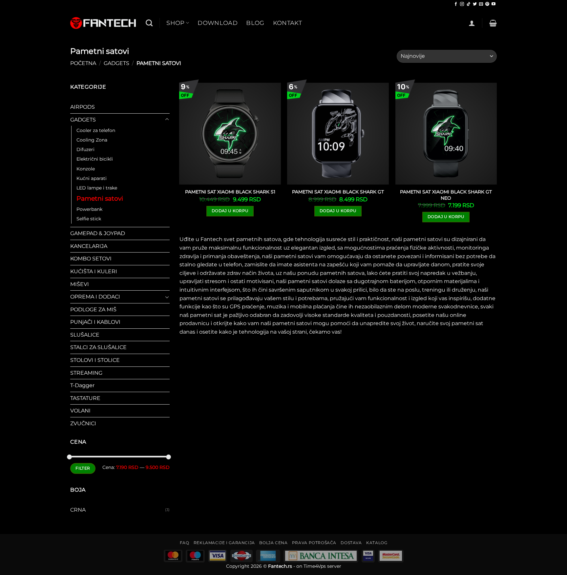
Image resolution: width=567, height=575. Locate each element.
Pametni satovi (99, 198)
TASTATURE (85, 398)
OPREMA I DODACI (95, 297)
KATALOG (376, 542)
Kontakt (287, 22)
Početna (83, 63)
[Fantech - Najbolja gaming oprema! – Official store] (103, 23)
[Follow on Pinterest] (487, 4)
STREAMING (86, 373)
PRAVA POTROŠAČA (314, 542)
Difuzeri (85, 150)
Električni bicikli (94, 159)
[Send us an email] (481, 4)
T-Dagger (82, 386)
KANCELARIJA (88, 246)
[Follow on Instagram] (462, 4)
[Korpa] (493, 23)
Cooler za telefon (95, 131)
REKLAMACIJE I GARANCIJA (224, 542)
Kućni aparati (91, 178)
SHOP (175, 22)
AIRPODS (82, 107)
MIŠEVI (79, 284)
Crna (78, 510)
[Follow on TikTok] (469, 4)
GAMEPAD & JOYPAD (97, 234)
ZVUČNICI (83, 423)
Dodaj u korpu (230, 211)
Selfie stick (88, 219)
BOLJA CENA (273, 542)
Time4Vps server (322, 566)
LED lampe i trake (96, 188)
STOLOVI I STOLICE (95, 360)
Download (218, 22)
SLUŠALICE (84, 335)
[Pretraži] (149, 22)
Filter (82, 468)
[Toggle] (167, 120)
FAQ (184, 542)
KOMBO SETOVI (91, 259)
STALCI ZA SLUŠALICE (98, 347)
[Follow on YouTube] (493, 4)
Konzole (85, 169)
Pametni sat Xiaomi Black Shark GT (338, 192)
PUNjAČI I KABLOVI (95, 322)
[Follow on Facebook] (456, 4)
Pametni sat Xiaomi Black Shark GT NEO (446, 195)
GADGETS (116, 63)
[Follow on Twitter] (475, 4)
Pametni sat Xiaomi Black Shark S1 (230, 192)
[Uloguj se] (472, 23)
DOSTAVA (351, 542)
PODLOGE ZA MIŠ (93, 309)
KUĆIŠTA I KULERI (93, 271)
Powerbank (89, 209)
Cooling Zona (91, 140)
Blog (255, 22)
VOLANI (80, 411)
